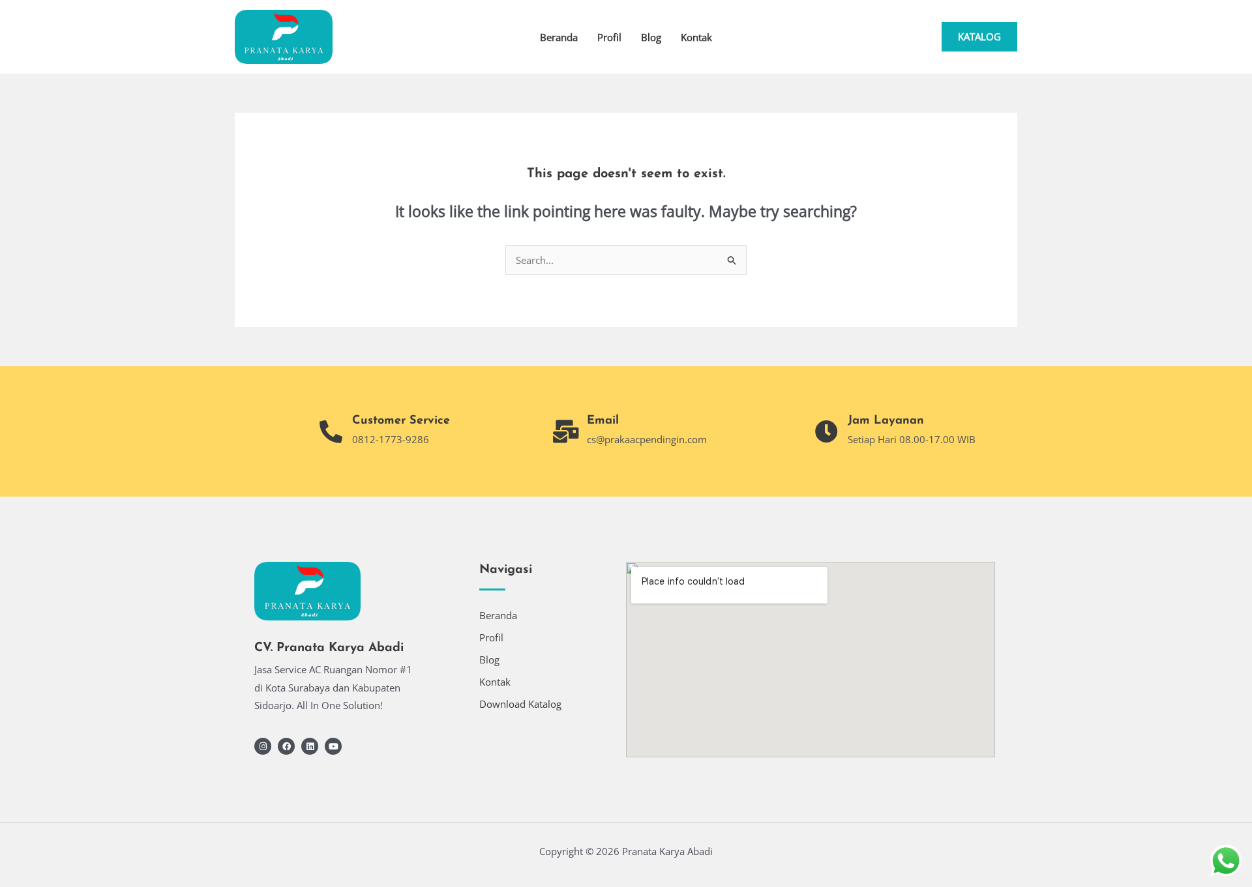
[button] (979, 36)
